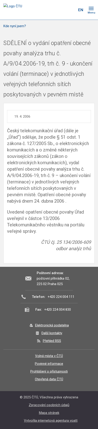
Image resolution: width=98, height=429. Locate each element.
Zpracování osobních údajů (49, 405)
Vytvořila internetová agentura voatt (50, 420)
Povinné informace (49, 364)
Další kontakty (51, 333)
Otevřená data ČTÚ (49, 379)
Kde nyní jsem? (14, 26)
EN (80, 10)
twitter (54, 10)
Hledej (71, 10)
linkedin (62, 10)
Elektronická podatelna (52, 325)
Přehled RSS (52, 341)
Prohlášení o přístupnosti (49, 371)
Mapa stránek (49, 413)
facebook (46, 10)
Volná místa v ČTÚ (49, 356)
